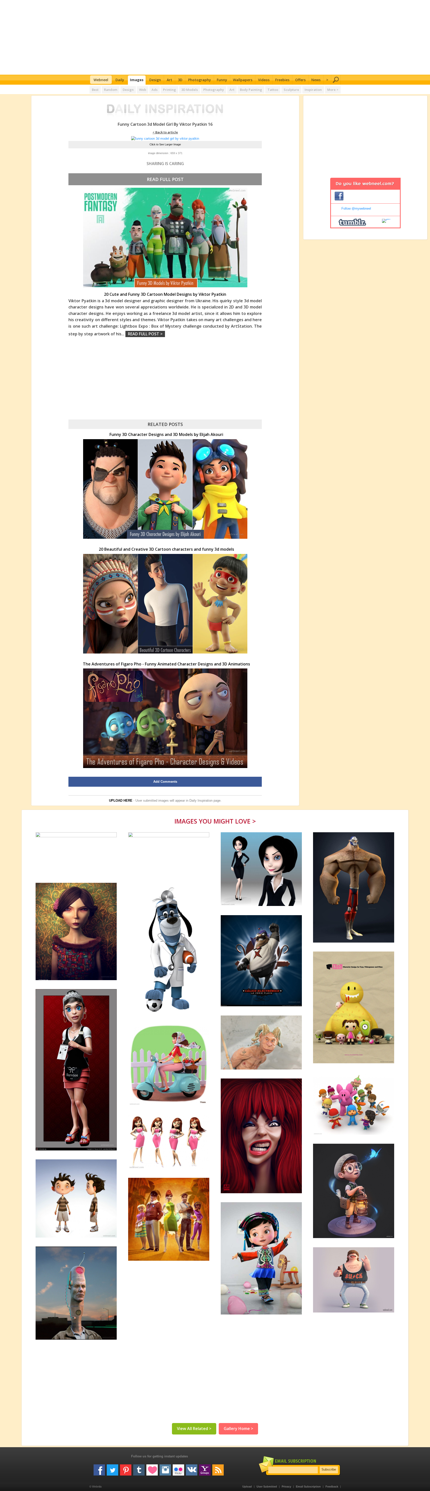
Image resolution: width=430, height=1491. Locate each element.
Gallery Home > (238, 1428)
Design (155, 79)
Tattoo (273, 89)
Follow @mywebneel (356, 208)
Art (169, 79)
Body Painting (251, 89)
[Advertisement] (215, 37)
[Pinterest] (125, 1468)
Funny (222, 79)
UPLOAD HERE (120, 800)
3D (180, 79)
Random (110, 89)
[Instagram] (165, 1468)
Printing (169, 89)
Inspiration (313, 89)
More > (332, 89)
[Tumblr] (139, 1468)
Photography (199, 79)
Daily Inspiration (201, 800)
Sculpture (291, 89)
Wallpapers (242, 79)
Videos (263, 79)
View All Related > (194, 1428)
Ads (155, 89)
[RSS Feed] (218, 1468)
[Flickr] (178, 1468)
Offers (300, 79)
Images (137, 79)
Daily (119, 79)
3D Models (189, 89)
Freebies (282, 79)
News (316, 79)
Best (95, 89)
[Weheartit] (152, 1468)
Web (142, 89)
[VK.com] (191, 1468)
